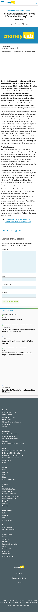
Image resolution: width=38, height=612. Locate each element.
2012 (16, 602)
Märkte (4, 467)
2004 (17, 605)
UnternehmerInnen (8, 556)
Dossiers (5, 542)
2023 (13, 600)
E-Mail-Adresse (7, 284)
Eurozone (5, 472)
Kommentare (6, 554)
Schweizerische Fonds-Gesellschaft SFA (17, 219)
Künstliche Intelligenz (9, 489)
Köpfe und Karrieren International (13, 443)
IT (3, 486)
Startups (5, 484)
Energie (4, 537)
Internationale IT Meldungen (11, 496)
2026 (1, 600)
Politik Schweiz (7, 415)
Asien (4, 470)
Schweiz (4, 410)
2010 (24, 602)
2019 (28, 600)
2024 (9, 600)
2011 (20, 602)
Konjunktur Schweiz (8, 417)
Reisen (4, 518)
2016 (1, 602)
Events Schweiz (7, 419)
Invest (4, 463)
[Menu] (3, 2)
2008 (31, 602)
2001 (28, 605)
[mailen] (26, 24)
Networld (5, 506)
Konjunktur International (10, 439)
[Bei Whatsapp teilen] (19, 24)
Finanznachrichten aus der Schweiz (19, 10)
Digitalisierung (7, 491)
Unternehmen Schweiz (9, 412)
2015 (5, 602)
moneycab (7, 46)
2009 (27, 602)
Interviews (5, 525)
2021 (20, 600)
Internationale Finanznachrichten (13, 455)
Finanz (4, 448)
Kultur (4, 513)
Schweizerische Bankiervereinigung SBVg (18, 222)
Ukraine (4, 546)
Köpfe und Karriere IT (9, 499)
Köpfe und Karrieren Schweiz (11, 422)
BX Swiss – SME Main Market (11, 453)
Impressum (19, 573)
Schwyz (4, 427)
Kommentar (6, 249)
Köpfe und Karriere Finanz (10, 458)
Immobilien (6, 551)
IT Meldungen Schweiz (9, 494)
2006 (9, 605)
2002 (25, 605)
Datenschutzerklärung (19, 578)
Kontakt (19, 583)
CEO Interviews (7, 527)
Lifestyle (5, 515)
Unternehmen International (11, 434)
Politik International (8, 436)
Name (4, 276)
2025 (5, 600)
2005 (13, 605)
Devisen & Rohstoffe (8, 479)
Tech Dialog (6, 503)
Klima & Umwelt (7, 534)
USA (3, 475)
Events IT (5, 501)
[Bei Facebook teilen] (15, 24)
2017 (35, 600)
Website (4, 292)
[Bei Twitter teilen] (11, 24)
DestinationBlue (7, 520)
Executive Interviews (8, 530)
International (6, 431)
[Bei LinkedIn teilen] (22, 24)
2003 (21, 605)
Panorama (5, 441)
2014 (9, 602)
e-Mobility (5, 539)
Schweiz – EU (6, 549)
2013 (13, 602)
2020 (24, 600)
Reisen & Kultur (7, 510)
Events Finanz (6, 460)
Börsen (4, 477)
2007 (35, 602)
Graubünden (6, 424)
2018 (32, 600)
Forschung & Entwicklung (10, 544)
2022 (17, 600)
